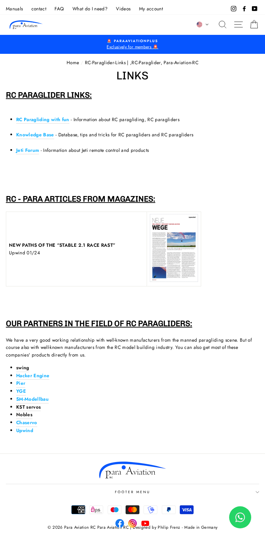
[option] (132, 44)
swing (22, 367)
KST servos (28, 406)
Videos (123, 8)
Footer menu (132, 492)
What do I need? (90, 8)
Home (73, 62)
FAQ (59, 8)
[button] (203, 24)
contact (38, 8)
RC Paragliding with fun (42, 119)
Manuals (14, 8)
